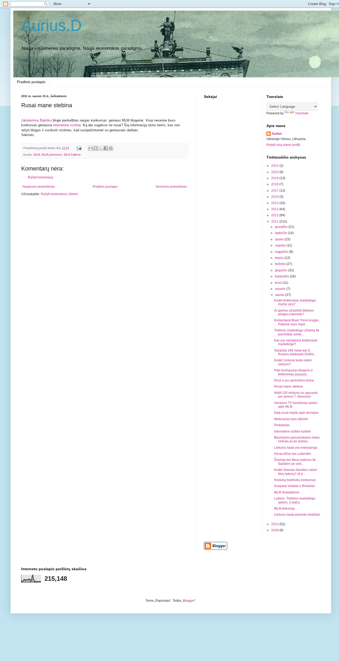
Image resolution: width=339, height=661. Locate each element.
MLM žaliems (72, 154)
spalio (279, 239)
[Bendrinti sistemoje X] (100, 148)
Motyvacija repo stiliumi (291, 419)
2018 (275, 184)
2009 (275, 530)
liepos (279, 258)
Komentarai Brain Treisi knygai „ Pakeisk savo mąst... (297, 322)
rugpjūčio (282, 252)
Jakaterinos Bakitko (37, 120)
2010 (275, 524)
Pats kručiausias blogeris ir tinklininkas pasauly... (293, 372)
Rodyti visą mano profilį (283, 145)
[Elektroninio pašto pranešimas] (78, 148)
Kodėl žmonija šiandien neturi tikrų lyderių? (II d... (295, 471)
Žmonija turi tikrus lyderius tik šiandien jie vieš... (295, 461)
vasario (280, 289)
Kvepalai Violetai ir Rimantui (294, 486)
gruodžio (281, 227)
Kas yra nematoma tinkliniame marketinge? (296, 342)
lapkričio (281, 233)
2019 (275, 178)
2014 (275, 203)
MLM (37, 154)
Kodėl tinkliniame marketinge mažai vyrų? (295, 302)
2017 (275, 190)
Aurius (277, 134)
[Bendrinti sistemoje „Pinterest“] (110, 148)
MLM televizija (284, 508)
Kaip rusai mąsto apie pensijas (296, 413)
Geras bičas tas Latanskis (292, 454)
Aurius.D (51, 25)
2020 (275, 172)
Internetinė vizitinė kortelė (292, 431)
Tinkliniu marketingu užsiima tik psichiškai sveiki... (296, 332)
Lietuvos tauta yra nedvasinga (295, 447)
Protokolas (281, 425)
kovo (279, 283)
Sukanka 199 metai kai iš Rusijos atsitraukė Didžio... (295, 352)
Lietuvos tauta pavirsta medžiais (297, 514)
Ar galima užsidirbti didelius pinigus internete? (294, 312)
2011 (275, 221)
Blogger (188, 600)
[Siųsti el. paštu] (90, 148)
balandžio (282, 276)
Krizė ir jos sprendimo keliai (294, 380)
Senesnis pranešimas (171, 186)
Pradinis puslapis (31, 82)
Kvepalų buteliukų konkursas (295, 480)
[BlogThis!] (95, 148)
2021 (275, 166)
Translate (302, 113)
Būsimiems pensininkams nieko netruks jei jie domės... (297, 439)
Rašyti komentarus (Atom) (59, 194)
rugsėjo (281, 245)
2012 (275, 215)
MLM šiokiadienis (286, 492)
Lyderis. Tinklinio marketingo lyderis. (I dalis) (294, 500)
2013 (275, 209)
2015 (275, 197)
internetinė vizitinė (67, 125)
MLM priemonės (52, 154)
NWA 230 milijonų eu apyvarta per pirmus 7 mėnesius (296, 394)
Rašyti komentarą (40, 177)
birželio (280, 264)
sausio (280, 295)
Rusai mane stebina (288, 386)
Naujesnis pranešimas (39, 186)
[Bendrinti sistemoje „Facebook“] (105, 148)
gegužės (281, 270)
